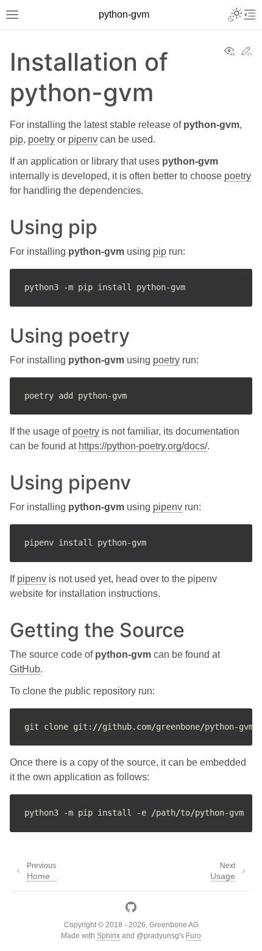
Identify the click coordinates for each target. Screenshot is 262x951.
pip (16, 139)
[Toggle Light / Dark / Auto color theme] (235, 14)
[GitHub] (131, 909)
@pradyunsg (157, 935)
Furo (193, 935)
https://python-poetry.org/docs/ (143, 446)
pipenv (82, 139)
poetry (41, 139)
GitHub (25, 669)
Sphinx (108, 935)
